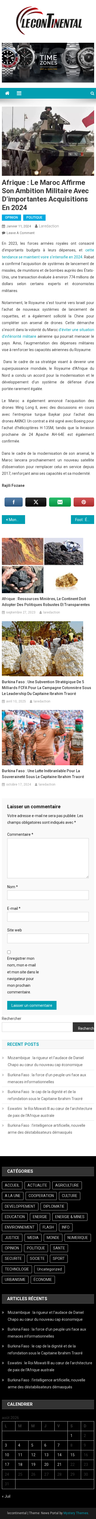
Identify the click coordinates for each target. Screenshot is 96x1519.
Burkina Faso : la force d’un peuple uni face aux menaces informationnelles (47, 1078)
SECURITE (13, 1258)
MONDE (53, 1238)
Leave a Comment (21, 233)
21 (59, 1464)
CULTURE (69, 1196)
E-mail (14, 908)
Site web (14, 930)
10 (7, 1455)
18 (20, 1464)
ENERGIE (40, 1217)
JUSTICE (12, 1238)
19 (33, 1464)
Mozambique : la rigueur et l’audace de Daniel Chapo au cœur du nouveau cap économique (46, 1061)
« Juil (6, 1496)
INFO (66, 1227)
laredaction (49, 226)
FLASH (48, 1227)
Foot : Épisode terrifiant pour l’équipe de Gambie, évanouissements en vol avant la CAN (84, 520)
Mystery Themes (75, 1513)
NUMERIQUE (77, 1238)
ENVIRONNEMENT (20, 1227)
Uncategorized (49, 1269)
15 (72, 1455)
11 (20, 1455)
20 (46, 1464)
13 (46, 1455)
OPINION (11, 217)
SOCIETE (37, 1258)
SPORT (59, 1258)
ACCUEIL (12, 1185)
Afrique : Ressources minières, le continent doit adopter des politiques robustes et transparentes (46, 602)
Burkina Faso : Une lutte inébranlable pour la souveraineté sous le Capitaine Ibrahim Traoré (43, 774)
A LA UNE (13, 1196)
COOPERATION (41, 1196)
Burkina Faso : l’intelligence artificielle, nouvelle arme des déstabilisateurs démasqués (46, 1129)
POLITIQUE (34, 217)
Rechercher (11, 1018)
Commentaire (20, 834)
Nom (12, 887)
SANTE (59, 1248)
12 (33, 1455)
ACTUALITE (37, 1185)
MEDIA (33, 1238)
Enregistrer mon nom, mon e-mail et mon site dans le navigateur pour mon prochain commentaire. (23, 975)
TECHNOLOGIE (17, 1269)
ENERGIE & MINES (70, 1217)
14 (59, 1455)
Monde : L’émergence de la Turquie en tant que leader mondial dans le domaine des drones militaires (17, 520)
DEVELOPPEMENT (20, 1206)
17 (7, 1464)
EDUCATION (15, 1217)
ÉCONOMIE (43, 1279)
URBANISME (15, 1279)
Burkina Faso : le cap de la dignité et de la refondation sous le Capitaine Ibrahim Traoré (45, 1095)
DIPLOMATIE (54, 1206)
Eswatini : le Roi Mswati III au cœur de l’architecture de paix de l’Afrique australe (50, 1112)
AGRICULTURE (67, 1185)
